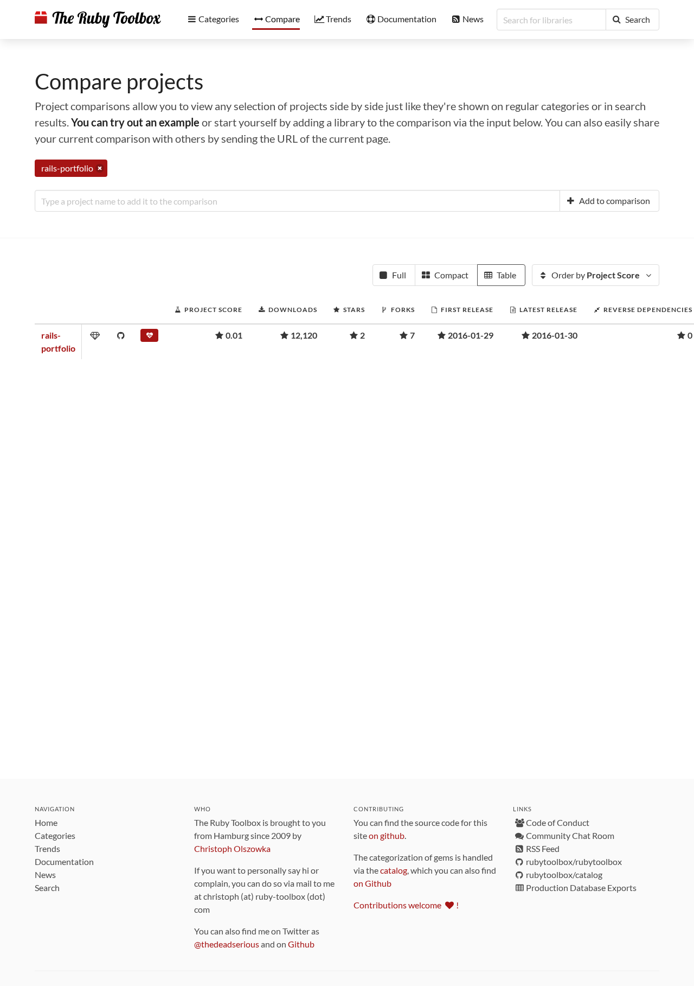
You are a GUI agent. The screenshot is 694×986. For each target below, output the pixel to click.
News (45, 874)
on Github (372, 883)
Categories (55, 835)
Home (46, 822)
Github (301, 944)
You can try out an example (135, 122)
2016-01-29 (470, 335)
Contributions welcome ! (406, 905)
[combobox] (297, 201)
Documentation (64, 861)
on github (386, 835)
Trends (47, 848)
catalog (393, 870)
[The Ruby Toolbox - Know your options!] (98, 19)
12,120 (304, 335)
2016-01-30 (554, 335)
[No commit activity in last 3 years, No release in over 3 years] (149, 337)
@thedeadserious (226, 944)
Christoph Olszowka (232, 848)
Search (47, 887)
